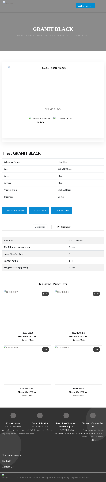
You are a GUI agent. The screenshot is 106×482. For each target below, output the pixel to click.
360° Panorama (62, 210)
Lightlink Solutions (80, 477)
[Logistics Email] (66, 415)
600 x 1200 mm (57, 35)
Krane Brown (78, 388)
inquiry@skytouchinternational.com (13, 430)
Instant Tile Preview (15, 210)
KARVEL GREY (27, 388)
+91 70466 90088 (40, 426)
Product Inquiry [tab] (64, 226)
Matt (68, 35)
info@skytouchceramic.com (40, 430)
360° (45, 294)
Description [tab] (40, 226)
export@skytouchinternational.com (70, 433)
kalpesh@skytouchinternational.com (18, 433)
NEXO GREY (27, 333)
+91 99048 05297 (66, 430)
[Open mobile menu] (98, 5)
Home (20, 35)
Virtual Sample (40, 210)
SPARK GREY (78, 333)
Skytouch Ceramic (11, 455)
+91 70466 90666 (13, 426)
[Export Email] (13, 415)
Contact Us (8, 466)
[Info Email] (40, 415)
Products (29, 35)
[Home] (93, 415)
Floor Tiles (42, 35)
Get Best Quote (84, 6)
